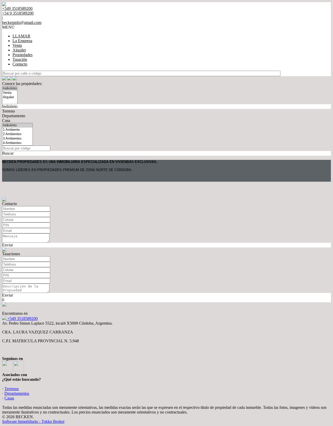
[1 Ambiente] (17, 130)
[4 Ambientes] (17, 143)
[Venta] (9, 93)
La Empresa (22, 40)
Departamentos (16, 393)
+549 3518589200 (22, 318)
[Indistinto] (9, 88)
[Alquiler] (9, 97)
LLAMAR (21, 36)
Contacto (19, 64)
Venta (17, 45)
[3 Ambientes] (17, 138)
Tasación (19, 59)
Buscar (8, 153)
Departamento (13, 116)
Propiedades (22, 55)
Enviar (7, 245)
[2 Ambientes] (17, 134)
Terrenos (11, 388)
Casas (9, 398)
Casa (6, 120)
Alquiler (19, 50)
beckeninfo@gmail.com (21, 22)
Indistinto (9, 106)
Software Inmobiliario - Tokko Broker (33, 421)
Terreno (8, 111)
